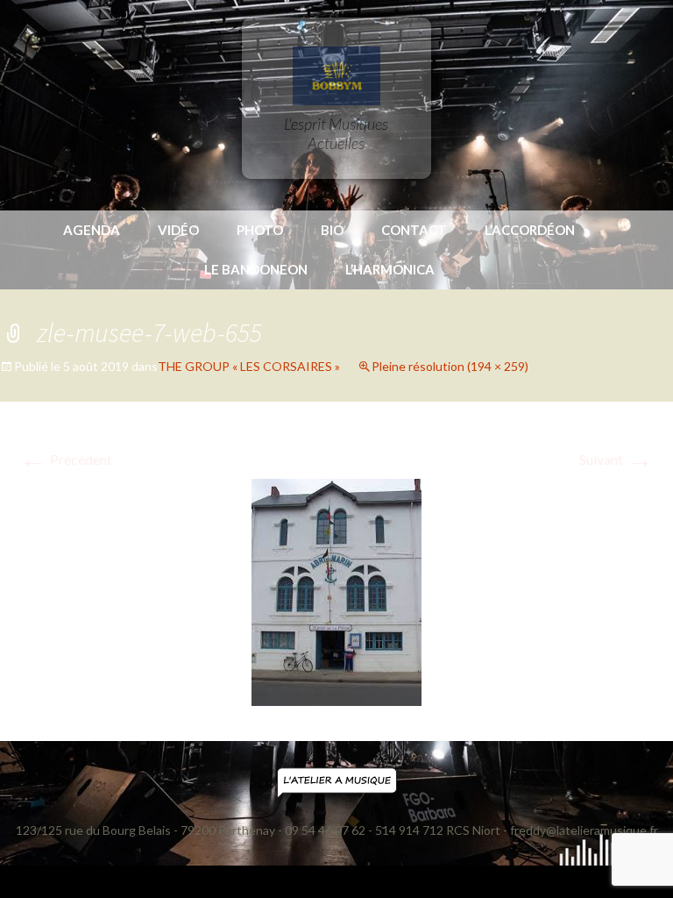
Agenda (91, 230)
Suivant (616, 459)
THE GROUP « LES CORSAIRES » (249, 366)
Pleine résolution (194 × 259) (450, 366)
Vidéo (178, 230)
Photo (260, 230)
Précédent (65, 459)
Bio (332, 230)
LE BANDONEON (256, 269)
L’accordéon (530, 230)
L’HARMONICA (390, 269)
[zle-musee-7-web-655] (336, 590)
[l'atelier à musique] (337, 781)
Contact (414, 230)
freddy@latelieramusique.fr (584, 830)
